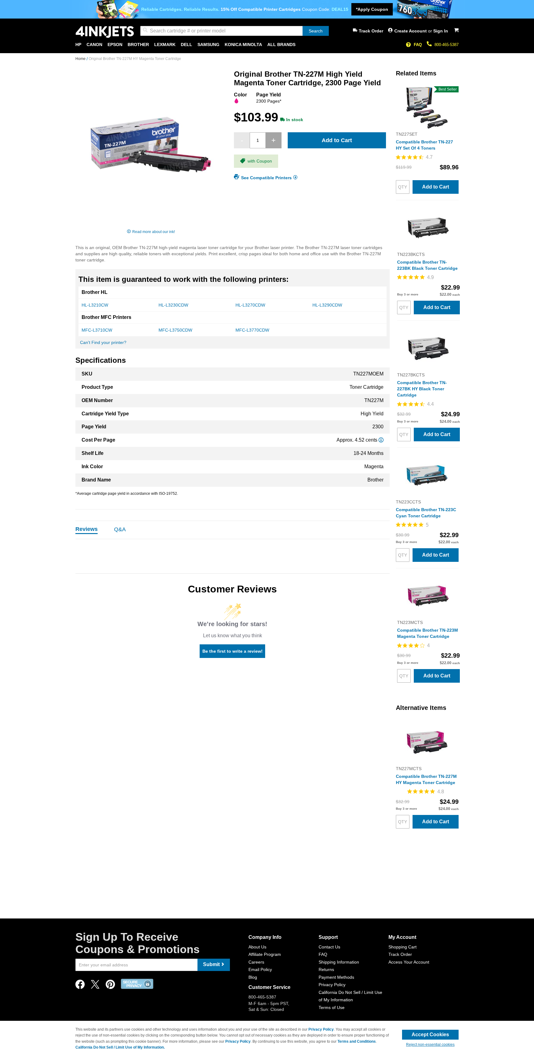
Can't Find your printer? (103, 342)
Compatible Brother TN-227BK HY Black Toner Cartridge (422, 388)
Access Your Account (408, 962)
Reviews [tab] (86, 529)
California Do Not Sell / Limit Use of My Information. (120, 1047)
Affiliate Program (264, 954)
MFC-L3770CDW (252, 330)
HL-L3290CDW (327, 305)
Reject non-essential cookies (430, 1044)
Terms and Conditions (356, 1041)
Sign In (440, 30)
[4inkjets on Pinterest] (110, 986)
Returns (326, 969)
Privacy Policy (332, 984)
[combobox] (234, 31)
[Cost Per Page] (381, 440)
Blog (252, 977)
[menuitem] (78, 44)
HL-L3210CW (95, 305)
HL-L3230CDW (173, 305)
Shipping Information (339, 962)
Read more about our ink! (153, 232)
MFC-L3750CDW (175, 330)
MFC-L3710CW (97, 330)
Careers (256, 962)
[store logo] (104, 32)
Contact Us (329, 946)
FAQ (418, 44)
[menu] (267, 44)
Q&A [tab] (120, 529)
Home (81, 59)
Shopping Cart (402, 946)
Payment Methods (336, 977)
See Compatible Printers (266, 177)
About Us (257, 946)
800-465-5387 (446, 44)
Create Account (411, 30)
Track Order (371, 30)
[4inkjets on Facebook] (80, 986)
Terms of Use (332, 1007)
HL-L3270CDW (250, 305)
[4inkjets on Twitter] (95, 986)
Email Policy (260, 969)
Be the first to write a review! (232, 651)
